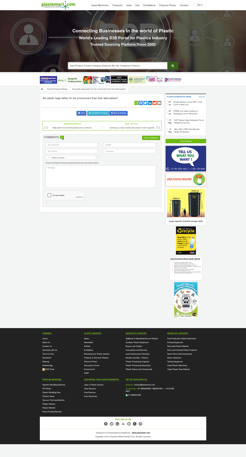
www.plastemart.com (141, 432)
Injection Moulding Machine (53, 384)
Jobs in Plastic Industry (94, 384)
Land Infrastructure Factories (138, 353)
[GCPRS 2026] (137, 80)
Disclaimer (46, 357)
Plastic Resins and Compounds (139, 369)
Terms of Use (48, 353)
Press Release (186, 141)
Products (117, 5)
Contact (184, 5)
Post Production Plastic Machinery (181, 338)
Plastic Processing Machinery (138, 365)
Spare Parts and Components (179, 353)
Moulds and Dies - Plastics (137, 357)
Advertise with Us (49, 350)
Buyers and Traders (134, 346)
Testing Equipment (175, 361)
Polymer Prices (167, 5)
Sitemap (45, 361)
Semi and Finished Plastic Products (182, 350)
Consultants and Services (136, 350)
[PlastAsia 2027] (48, 80)
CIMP (86, 373)
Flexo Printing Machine (51, 411)
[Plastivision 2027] (172, 80)
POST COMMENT (151, 138)
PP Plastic (46, 388)
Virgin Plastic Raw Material (178, 369)
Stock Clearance (174, 357)
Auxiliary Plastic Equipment (137, 342)
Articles (87, 346)
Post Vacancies (90, 396)
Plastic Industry (48, 403)
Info (137, 5)
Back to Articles (119, 113)
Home (45, 338)
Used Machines (100, 5)
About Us (46, 342)
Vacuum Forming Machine (53, 400)
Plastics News (48, 396)
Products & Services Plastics (96, 357)
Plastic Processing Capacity (137, 361)
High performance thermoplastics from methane (72, 127)
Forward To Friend (99, 113)
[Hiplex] (119, 79)
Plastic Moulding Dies (51, 392)
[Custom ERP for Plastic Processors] (75, 80)
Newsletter (88, 342)
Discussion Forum (91, 365)
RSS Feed (49, 369)
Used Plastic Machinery (177, 365)
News (86, 338)
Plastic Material (48, 407)
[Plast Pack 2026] (154, 80)
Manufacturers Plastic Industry (97, 353)
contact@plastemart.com (144, 384)
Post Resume (90, 392)
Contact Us (47, 346)
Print (82, 113)
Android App (47, 365)
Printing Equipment (175, 342)
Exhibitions (149, 5)
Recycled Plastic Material (177, 346)
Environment (89, 369)
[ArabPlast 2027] (101, 80)
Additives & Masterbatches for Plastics (142, 338)
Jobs (129, 5)
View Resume (90, 388)
